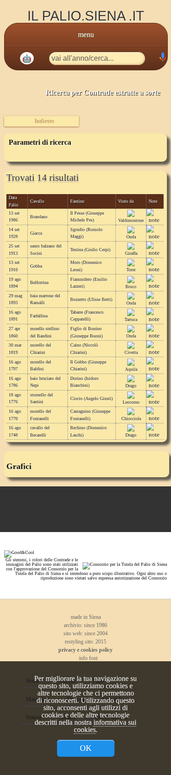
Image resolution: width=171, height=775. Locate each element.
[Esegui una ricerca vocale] (162, 59)
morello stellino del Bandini (44, 332)
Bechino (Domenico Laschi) (88, 431)
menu (86, 34)
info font (88, 658)
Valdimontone (131, 220)
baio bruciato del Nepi (45, 382)
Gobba (36, 266)
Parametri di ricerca (40, 142)
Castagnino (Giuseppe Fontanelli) (90, 415)
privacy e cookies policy (85, 650)
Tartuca (130, 319)
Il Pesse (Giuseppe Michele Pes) (87, 216)
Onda (131, 236)
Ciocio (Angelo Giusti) (91, 398)
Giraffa (131, 253)
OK (86, 748)
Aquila (131, 369)
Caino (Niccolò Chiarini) (84, 348)
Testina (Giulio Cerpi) (90, 249)
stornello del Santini (41, 398)
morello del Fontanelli (40, 415)
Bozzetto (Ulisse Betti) (91, 299)
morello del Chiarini (40, 348)
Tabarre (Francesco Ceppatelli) (87, 316)
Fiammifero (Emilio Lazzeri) (88, 283)
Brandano (38, 216)
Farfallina (38, 315)
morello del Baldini (40, 365)
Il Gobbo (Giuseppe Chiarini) (88, 365)
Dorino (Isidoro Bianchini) (84, 382)
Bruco (130, 286)
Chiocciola (131, 418)
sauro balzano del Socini (46, 249)
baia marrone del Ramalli (45, 299)
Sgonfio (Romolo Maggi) (86, 233)
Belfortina (39, 282)
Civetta (131, 352)
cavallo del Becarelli (40, 431)
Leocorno (131, 402)
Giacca (36, 233)
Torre (130, 269)
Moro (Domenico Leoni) (86, 266)
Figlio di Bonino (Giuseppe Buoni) (86, 332)
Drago (130, 385)
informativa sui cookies (105, 725)
